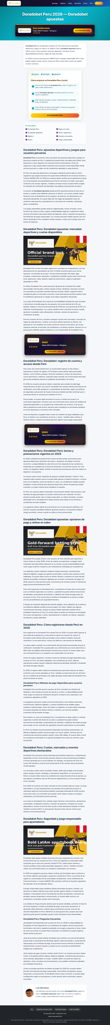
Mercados (78, 3)
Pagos (70, 3)
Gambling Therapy (60, 1009)
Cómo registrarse (64, 133)
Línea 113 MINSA (74, 1009)
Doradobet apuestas (35, 133)
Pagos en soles (63, 129)
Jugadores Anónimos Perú (44, 1009)
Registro (63, 3)
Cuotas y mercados (65, 136)
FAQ (91, 3)
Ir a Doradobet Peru (82, 30)
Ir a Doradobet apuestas (55, 351)
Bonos (85, 3)
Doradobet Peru (33, 129)
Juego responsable (65, 140)
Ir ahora (99, 3)
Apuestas (55, 3)
